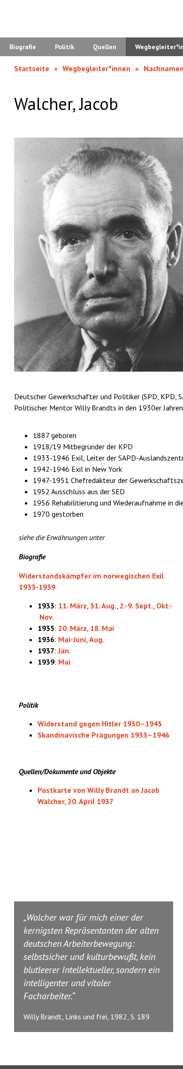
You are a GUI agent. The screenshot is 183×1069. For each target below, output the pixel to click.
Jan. (64, 650)
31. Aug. (103, 605)
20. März (72, 628)
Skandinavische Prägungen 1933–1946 (103, 735)
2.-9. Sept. (136, 605)
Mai (64, 661)
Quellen (104, 47)
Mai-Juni (72, 639)
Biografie (22, 47)
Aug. (96, 639)
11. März (72, 605)
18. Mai (102, 628)
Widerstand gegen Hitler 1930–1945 (100, 723)
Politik (64, 47)
